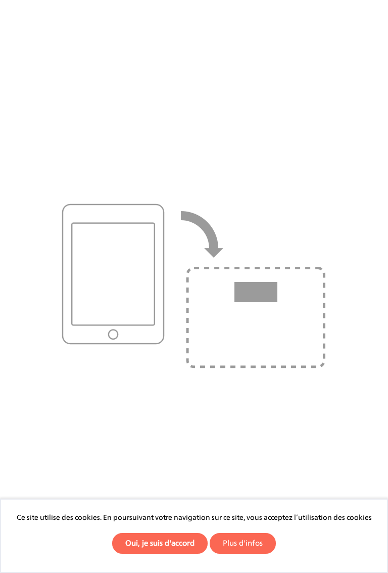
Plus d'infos (243, 543)
